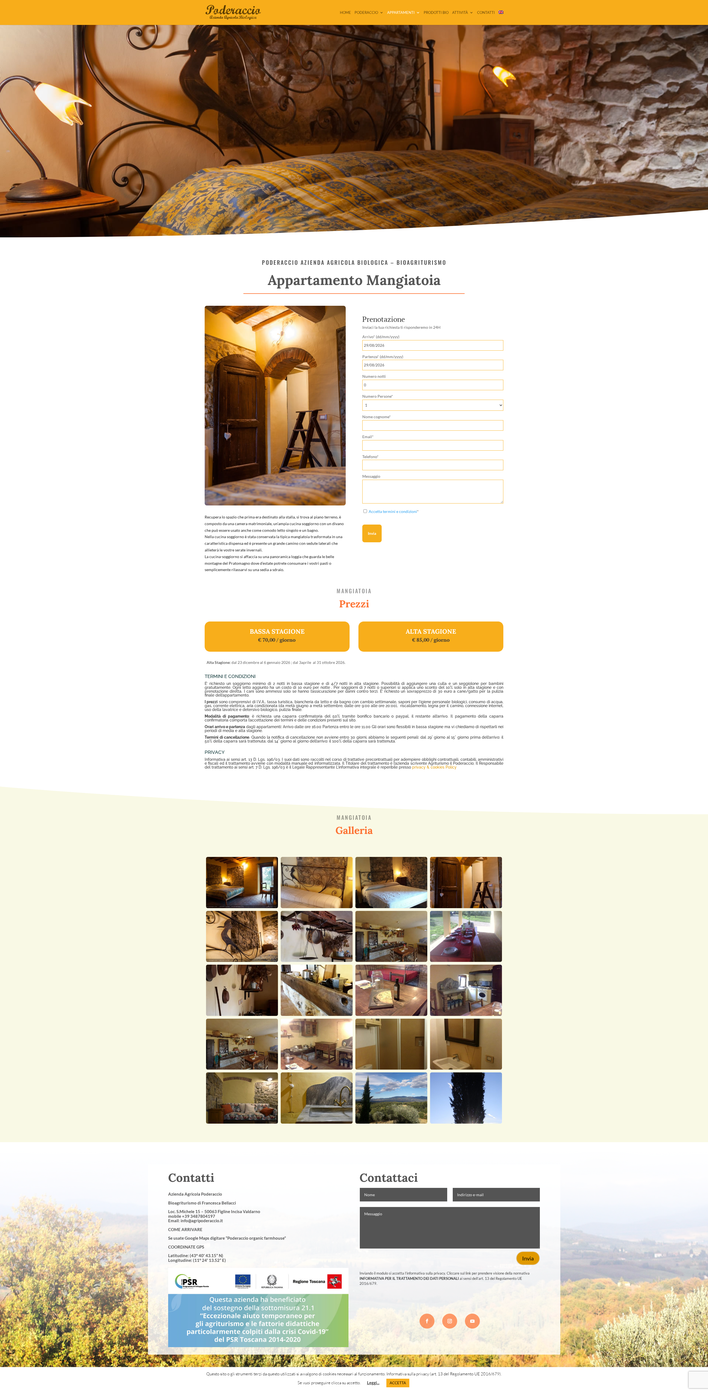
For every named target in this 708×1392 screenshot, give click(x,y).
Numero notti (374, 376)
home (345, 13)
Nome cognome (376, 416)
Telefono (370, 456)
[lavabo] (317, 1122)
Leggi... (373, 1382)
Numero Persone (377, 396)
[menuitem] (500, 18)
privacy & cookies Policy (434, 767)
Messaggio (371, 476)
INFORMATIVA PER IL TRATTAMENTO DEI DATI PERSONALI (409, 1278)
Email (368, 436)
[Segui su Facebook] (427, 1321)
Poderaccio (366, 13)
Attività (460, 13)
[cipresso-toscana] (466, 1122)
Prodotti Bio (436, 13)
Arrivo (380, 336)
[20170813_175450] (391, 1122)
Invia (372, 533)
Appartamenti (401, 13)
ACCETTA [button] (398, 1383)
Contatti (486, 13)
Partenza (382, 356)
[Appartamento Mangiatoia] (242, 906)
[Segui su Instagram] (449, 1321)
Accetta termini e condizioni (393, 511)
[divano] (242, 1122)
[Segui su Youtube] (472, 1321)
